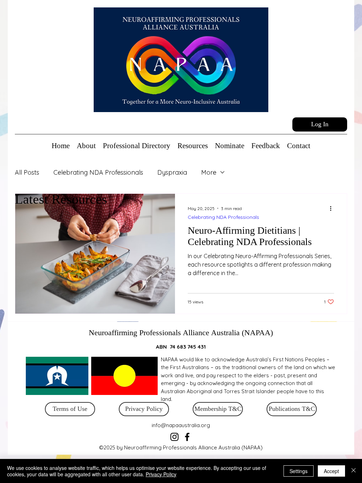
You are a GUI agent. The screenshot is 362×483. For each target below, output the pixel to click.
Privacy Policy (161, 474)
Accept (331, 471)
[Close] (353, 471)
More (208, 172)
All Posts (27, 172)
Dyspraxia (172, 172)
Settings (299, 471)
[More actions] (333, 208)
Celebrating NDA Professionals (98, 172)
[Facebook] (187, 436)
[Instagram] (174, 436)
